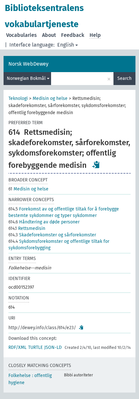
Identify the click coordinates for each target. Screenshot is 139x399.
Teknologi (18, 98)
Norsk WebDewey (28, 64)
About (49, 35)
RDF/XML (17, 347)
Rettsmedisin (26, 228)
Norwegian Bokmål (27, 78)
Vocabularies (21, 35)
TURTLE (35, 347)
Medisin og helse (50, 98)
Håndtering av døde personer (44, 222)
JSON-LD (53, 347)
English (65, 45)
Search (124, 78)
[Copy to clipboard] (96, 164)
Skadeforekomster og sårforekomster (52, 235)
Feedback (72, 35)
